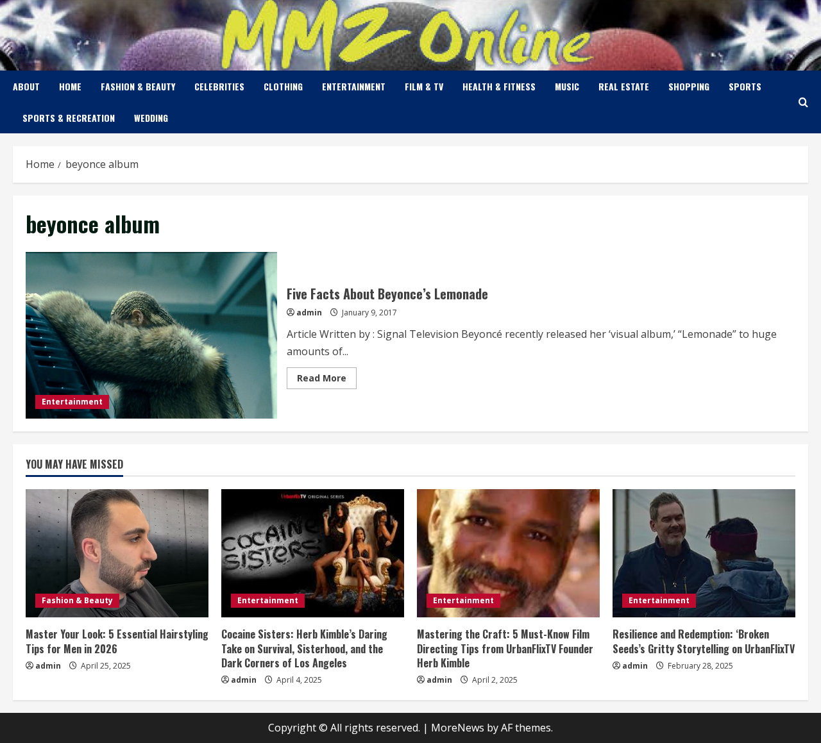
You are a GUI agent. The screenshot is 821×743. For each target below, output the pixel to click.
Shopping (688, 86)
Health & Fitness (499, 86)
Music (567, 86)
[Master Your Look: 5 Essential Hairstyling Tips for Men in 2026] (117, 553)
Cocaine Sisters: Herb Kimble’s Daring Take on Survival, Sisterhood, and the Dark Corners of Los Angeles (304, 648)
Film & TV (424, 86)
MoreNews (457, 728)
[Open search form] (803, 102)
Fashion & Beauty (138, 86)
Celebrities (219, 86)
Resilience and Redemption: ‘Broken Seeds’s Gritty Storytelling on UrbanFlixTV (704, 641)
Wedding (151, 117)
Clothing (283, 86)
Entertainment (353, 86)
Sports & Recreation (68, 117)
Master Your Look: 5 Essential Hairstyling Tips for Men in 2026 (117, 641)
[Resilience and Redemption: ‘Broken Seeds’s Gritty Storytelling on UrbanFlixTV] (704, 553)
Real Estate (623, 86)
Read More (327, 380)
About (26, 86)
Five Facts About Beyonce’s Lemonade (151, 335)
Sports (745, 86)
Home (70, 86)
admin (309, 312)
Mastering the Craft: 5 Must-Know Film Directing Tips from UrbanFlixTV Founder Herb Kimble (505, 648)
